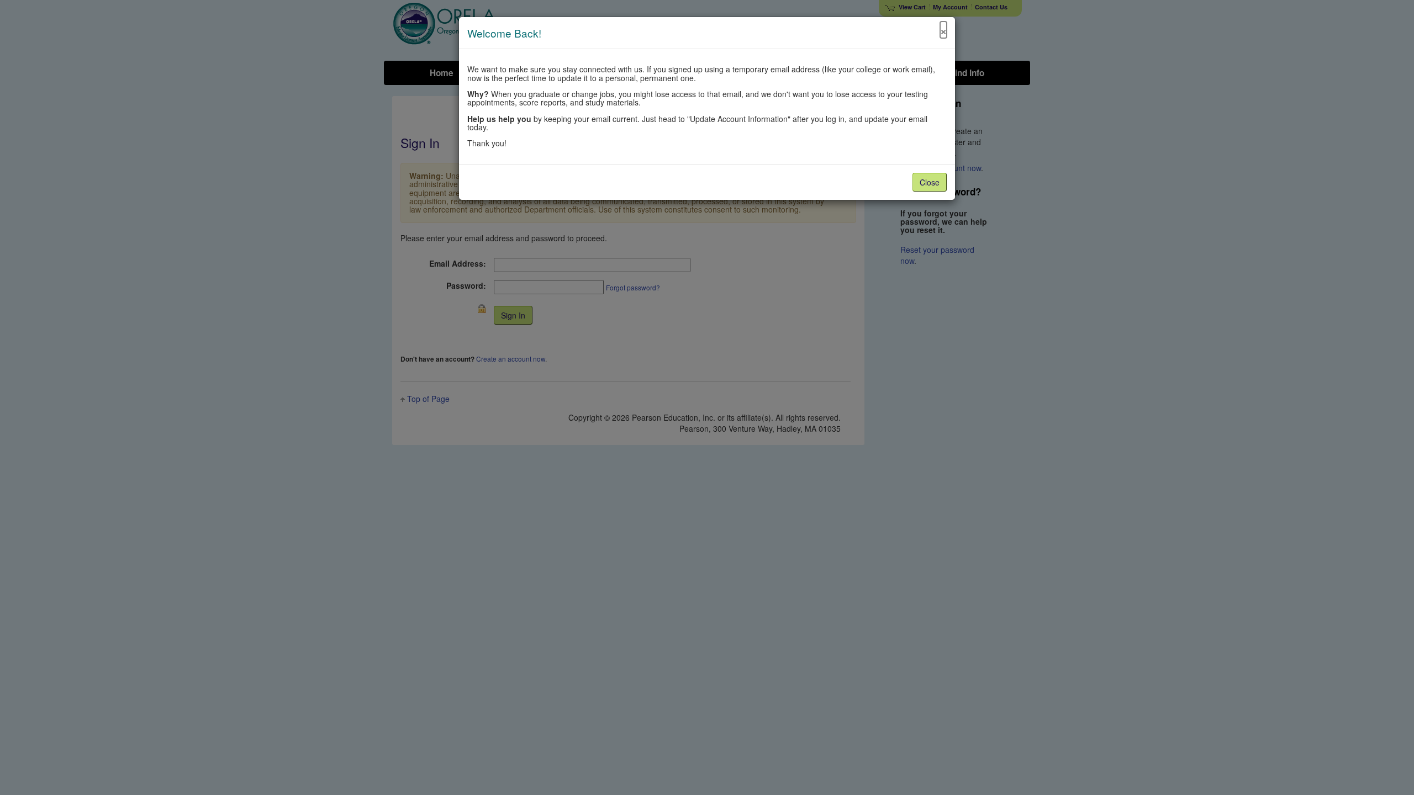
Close (930, 182)
